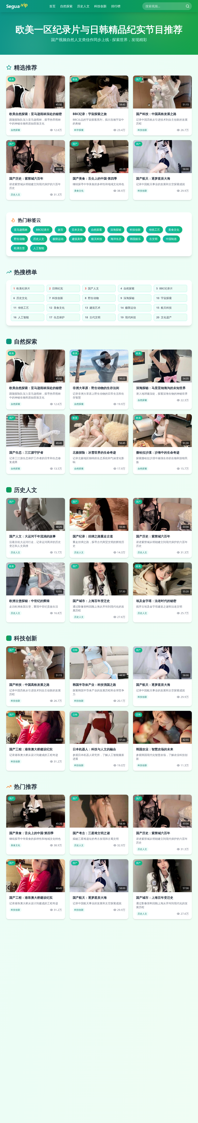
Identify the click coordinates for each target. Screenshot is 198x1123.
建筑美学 (77, 239)
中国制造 (171, 239)
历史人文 (84, 6)
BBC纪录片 (42, 229)
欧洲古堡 (19, 248)
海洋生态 (116, 239)
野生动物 (19, 239)
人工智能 (38, 248)
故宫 (60, 229)
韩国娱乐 (135, 239)
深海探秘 (115, 229)
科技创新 (101, 6)
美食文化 (173, 229)
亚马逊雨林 (20, 229)
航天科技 (96, 239)
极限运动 (58, 239)
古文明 (153, 239)
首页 (53, 6)
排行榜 (116, 6)
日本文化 (77, 229)
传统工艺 (154, 229)
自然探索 (67, 6)
